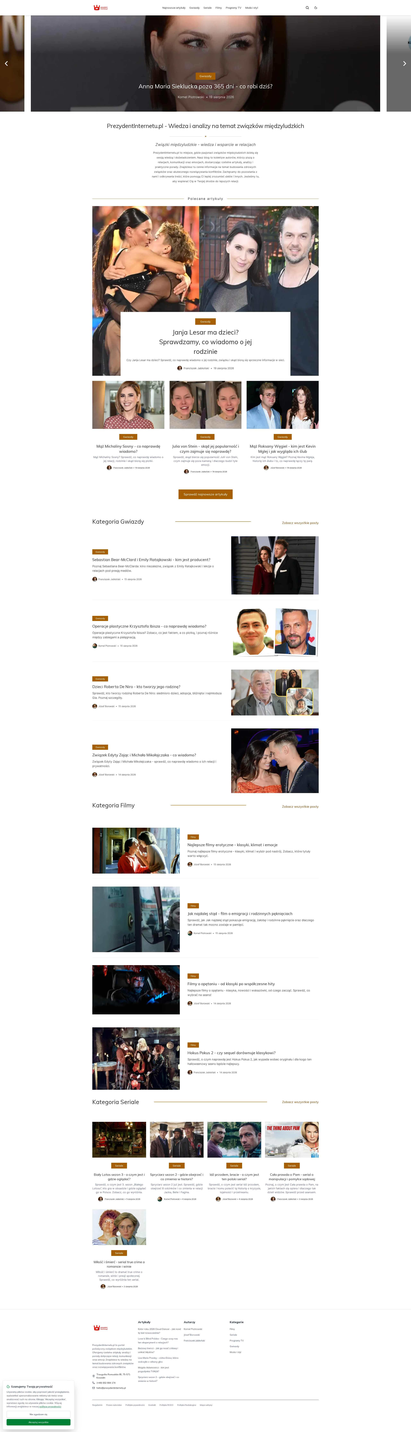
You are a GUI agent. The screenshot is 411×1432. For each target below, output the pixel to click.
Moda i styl (251, 7)
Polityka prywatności (135, 1405)
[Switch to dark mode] (316, 8)
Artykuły (144, 1322)
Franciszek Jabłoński (194, 1340)
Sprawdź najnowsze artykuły (205, 494)
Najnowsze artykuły (174, 7)
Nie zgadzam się (38, 1414)
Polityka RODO (166, 1405)
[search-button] (307, 7)
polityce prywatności (50, 1406)
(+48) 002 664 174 (105, 1382)
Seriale (208, 7)
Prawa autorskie (114, 1405)
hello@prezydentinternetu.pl (111, 1387)
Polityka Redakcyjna (186, 1405)
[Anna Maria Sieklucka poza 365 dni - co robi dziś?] (205, 63)
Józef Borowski (192, 1334)
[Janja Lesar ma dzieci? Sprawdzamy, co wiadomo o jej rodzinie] (205, 291)
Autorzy (189, 1322)
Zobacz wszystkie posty (300, 523)
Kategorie (237, 1322)
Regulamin (97, 1405)
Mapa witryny (206, 1405)
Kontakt (152, 1405)
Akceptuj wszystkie (38, 1422)
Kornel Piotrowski (193, 1329)
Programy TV (233, 7)
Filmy (218, 7)
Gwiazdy (194, 7)
